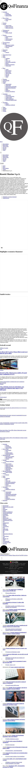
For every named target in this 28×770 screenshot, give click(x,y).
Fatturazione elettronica (8, 533)
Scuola (4, 510)
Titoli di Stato (8, 73)
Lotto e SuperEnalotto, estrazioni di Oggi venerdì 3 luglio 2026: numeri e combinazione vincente (13, 423)
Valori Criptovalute (9, 98)
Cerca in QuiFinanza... (5, 554)
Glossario (5, 79)
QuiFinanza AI (6, 30)
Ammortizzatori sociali (7, 520)
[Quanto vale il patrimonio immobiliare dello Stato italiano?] (15, 728)
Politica (4, 51)
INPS (4, 508)
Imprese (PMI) (8, 15)
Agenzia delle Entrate (7, 513)
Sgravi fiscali (5, 515)
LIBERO (3, 563)
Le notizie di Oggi (7, 542)
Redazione (5, 500)
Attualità (4, 108)
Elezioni (7, 52)
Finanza (7, 13)
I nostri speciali (6, 80)
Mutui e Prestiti (8, 32)
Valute (6, 76)
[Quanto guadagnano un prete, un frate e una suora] (15, 641)
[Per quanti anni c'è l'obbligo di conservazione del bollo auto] (15, 582)
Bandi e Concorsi (9, 26)
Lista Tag (5, 543)
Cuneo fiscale (6, 536)
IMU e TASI (5, 530)
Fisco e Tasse (5, 18)
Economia (5, 12)
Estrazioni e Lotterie (9, 45)
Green (4, 57)
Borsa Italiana (8, 70)
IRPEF (4, 524)
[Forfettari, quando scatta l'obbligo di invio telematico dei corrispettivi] (15, 606)
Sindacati (5, 525)
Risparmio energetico (10, 64)
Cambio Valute (8, 97)
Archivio (26, 555)
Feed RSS (21, 555)
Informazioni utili (6, 455)
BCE (4, 527)
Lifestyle (4, 35)
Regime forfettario (9, 454)
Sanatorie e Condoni (7, 519)
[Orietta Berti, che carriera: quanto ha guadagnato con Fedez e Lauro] (15, 696)
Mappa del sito (16, 555)
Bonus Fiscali (8, 19)
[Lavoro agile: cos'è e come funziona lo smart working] (15, 756)
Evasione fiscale (8, 452)
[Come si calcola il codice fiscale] (15, 664)
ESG (6, 59)
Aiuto (18, 568)
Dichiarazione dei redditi (8, 507)
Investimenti (8, 14)
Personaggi (5, 49)
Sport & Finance (6, 42)
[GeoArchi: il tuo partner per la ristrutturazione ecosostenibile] (15, 750)
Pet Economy (8, 40)
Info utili (4, 43)
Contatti (4, 111)
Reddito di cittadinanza (8, 511)
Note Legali (11, 567)
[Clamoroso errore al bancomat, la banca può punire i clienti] (15, 744)
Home (4, 165)
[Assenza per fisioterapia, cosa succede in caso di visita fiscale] (15, 652)
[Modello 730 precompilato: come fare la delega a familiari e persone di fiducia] (15, 685)
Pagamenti (5, 509)
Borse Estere (8, 72)
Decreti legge (5, 505)
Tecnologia (5, 102)
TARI (4, 540)
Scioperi (7, 47)
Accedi (2, 163)
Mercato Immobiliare (7, 471)
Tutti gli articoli (3, 397)
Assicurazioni (8, 84)
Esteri (4, 56)
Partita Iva (7, 90)
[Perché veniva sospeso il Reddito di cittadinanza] (15, 739)
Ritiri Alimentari (8, 46)
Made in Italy (5, 518)
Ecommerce (5, 514)
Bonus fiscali (8, 450)
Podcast (4, 81)
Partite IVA (7, 469)
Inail (4, 537)
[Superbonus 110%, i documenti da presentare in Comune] (15, 763)
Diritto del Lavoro (9, 27)
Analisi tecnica (6, 198)
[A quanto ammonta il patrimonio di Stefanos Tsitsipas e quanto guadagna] (15, 629)
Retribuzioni (8, 467)
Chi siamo (6, 567)
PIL (3, 532)
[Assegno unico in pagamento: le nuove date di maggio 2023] (15, 658)
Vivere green (8, 65)
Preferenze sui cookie (12, 568)
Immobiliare (5, 31)
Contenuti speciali (4, 555)
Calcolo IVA (8, 95)
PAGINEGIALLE (11, 563)
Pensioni (4, 23)
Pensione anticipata (9, 461)
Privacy (16, 567)
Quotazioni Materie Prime (11, 100)
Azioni (6, 69)
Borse (4, 68)
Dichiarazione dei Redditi (10, 86)
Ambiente (7, 58)
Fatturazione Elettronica (10, 87)
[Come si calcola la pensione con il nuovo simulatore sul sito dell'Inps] (15, 712)
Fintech (7, 103)
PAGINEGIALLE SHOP (18, 563)
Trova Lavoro (8, 25)
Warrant (7, 75)
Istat (3, 531)
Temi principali (6, 541)
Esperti (4, 109)
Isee (3, 535)
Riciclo (6, 63)
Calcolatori (5, 94)
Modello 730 (5, 538)
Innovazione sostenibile (10, 62)
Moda (6, 37)
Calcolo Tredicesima (9, 96)
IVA (4, 521)
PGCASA (24, 563)
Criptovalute (8, 85)
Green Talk (7, 61)
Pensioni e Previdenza (10, 91)
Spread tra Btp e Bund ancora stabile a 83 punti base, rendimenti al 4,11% (13, 373)
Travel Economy (9, 38)
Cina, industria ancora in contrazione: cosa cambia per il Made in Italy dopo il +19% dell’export (12, 388)
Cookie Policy (20, 567)
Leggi (6, 20)
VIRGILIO (7, 563)
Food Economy (8, 36)
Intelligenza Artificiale (10, 105)
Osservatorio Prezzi (7, 54)
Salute (4, 107)
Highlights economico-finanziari (10, 196)
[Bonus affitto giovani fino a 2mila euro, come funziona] (15, 593)
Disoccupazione (8, 468)
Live (1, 349)
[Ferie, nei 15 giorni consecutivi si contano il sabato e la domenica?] (15, 674)
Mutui (6, 89)
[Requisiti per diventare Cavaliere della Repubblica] (15, 599)
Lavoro (4, 24)
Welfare (4, 516)
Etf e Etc (7, 74)
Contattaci (10, 555)
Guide (4, 83)
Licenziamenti (6, 522)
